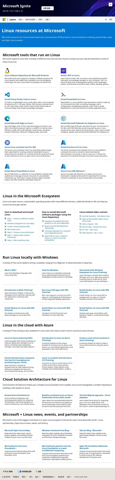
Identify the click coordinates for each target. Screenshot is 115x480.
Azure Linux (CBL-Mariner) (72, 171)
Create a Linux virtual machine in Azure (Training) (94, 339)
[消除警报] (110, 4)
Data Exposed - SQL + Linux (92, 233)
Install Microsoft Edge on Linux (18, 123)
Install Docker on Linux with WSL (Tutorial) (94, 291)
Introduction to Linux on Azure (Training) (56, 339)
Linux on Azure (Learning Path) (18, 338)
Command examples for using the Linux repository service (57, 232)
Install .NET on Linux (70, 75)
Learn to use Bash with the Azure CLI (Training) (57, 359)
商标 (68, 477)
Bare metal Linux (13, 229)
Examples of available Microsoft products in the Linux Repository (57, 222)
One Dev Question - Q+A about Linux (96, 216)
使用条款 (61, 477)
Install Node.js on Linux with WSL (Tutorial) (20, 309)
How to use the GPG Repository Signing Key (56, 227)
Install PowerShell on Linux (73, 99)
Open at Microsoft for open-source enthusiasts (95, 220)
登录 (110, 19)
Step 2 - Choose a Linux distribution (20, 232)
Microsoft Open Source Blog (17, 430)
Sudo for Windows (50, 270)
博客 (23, 477)
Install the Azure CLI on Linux (74, 147)
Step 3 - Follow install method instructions (18, 236)
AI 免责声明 (6, 477)
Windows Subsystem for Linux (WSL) (20, 224)
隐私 (36, 477)
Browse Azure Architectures (17, 395)
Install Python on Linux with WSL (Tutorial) (94, 309)
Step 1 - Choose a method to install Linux (20, 220)
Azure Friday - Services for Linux (94, 227)
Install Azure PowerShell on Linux (20, 171)
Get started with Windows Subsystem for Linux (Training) (93, 271)
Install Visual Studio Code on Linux (20, 99)
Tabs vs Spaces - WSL (90, 224)
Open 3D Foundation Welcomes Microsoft (94, 447)
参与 (30, 477)
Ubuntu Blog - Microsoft (90, 430)
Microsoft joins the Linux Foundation (16, 447)
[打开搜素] (106, 20)
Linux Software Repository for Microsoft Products (27, 75)
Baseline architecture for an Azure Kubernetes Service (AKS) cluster (57, 396)
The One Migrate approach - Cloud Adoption (95, 396)
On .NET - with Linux (90, 230)
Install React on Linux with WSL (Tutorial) (56, 309)
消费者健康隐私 (48, 477)
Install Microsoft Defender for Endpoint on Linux (82, 123)
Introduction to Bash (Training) (19, 290)
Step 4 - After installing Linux (18, 240)
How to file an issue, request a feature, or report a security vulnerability (56, 238)
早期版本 (16, 477)
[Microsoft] (4, 19)
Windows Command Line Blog (55, 430)
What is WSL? (10, 270)
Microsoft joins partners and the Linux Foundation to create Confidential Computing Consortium (56, 448)
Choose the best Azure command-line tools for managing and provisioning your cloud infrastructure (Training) (20, 360)
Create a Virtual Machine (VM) (18, 227)
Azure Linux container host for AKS (20, 147)
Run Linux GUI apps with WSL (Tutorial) (55, 291)
